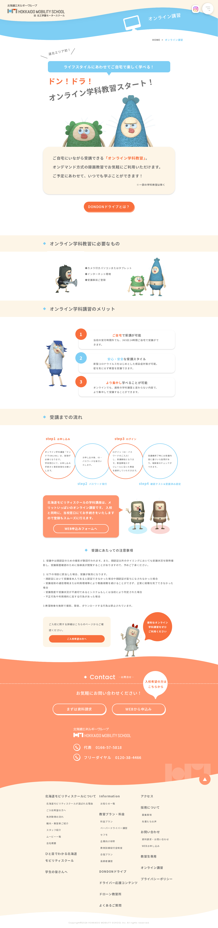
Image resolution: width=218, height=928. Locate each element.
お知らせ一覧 (107, 803)
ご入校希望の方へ (77, 638)
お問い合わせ (150, 832)
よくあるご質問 (110, 905)
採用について (150, 807)
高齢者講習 (106, 861)
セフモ (104, 834)
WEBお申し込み (151, 845)
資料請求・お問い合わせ (155, 839)
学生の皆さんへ (56, 872)
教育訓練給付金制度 (111, 847)
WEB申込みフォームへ (81, 528)
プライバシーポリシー (157, 879)
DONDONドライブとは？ (109, 206)
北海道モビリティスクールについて (70, 796)
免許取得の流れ (55, 816)
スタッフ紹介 (53, 829)
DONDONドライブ (112, 871)
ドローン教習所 (110, 894)
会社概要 (51, 843)
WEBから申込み (138, 708)
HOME (156, 40)
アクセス (147, 796)
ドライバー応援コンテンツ (118, 883)
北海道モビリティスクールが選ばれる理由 (69, 803)
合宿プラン (106, 854)
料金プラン (106, 821)
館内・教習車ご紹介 (57, 823)
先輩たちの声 (149, 821)
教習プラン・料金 (112, 814)
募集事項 (147, 814)
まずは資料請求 (79, 708)
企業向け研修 (107, 841)
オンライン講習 (152, 867)
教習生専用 (149, 856)
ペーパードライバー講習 (114, 828)
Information (109, 796)
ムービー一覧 (53, 836)
